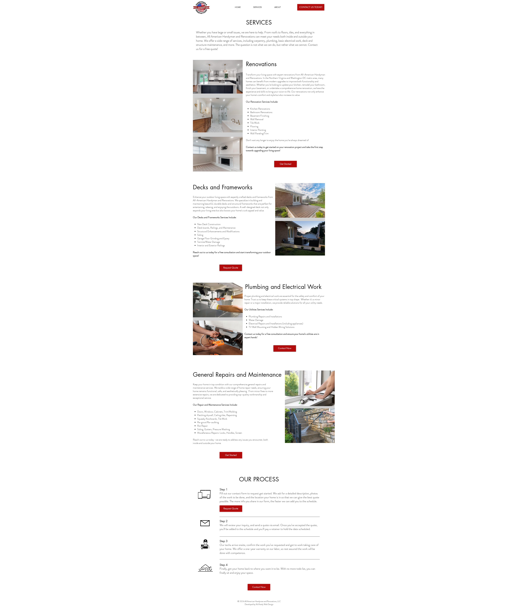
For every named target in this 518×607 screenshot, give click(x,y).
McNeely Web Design (264, 604)
